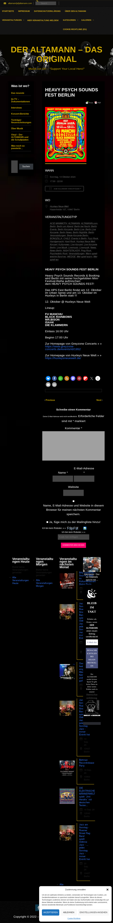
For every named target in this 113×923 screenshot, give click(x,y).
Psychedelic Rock (59, 253)
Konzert (53, 244)
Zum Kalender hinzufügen (66, 189)
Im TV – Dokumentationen (20, 100)
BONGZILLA (56, 238)
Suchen (26, 166)
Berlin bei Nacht (82, 226)
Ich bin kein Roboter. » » (54, 528)
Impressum (24, 11)
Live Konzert (77, 244)
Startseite (8, 11)
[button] (107, 889)
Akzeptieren (50, 912)
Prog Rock (86, 250)
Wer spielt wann (84, 256)
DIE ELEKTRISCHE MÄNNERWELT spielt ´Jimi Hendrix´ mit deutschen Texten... (87, 796)
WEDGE (71, 256)
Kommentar (73, 428)
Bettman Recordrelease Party (86, 762)
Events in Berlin (79, 238)
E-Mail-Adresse (84, 470)
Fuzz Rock (93, 238)
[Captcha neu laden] (84, 528)
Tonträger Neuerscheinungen (21, 121)
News (93, 247)
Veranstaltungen (12, 20)
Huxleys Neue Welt (59, 206)
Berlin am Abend (65, 226)
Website (73, 486)
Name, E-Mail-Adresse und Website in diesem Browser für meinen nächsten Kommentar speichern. (73, 510)
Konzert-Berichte (20, 114)
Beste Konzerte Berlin (77, 235)
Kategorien (69, 20)
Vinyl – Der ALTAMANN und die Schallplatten (20, 137)
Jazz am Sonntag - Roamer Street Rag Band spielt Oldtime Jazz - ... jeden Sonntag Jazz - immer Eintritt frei (84, 842)
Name (63, 472)
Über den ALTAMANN (75, 11)
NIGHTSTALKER (71, 250)
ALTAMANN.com (89, 223)
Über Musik (17, 128)
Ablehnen (68, 912)
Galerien (86, 20)
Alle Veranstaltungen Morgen (44, 582)
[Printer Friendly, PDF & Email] (93, 103)
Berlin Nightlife (80, 232)
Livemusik (84, 247)
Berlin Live (79, 229)
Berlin (53, 226)
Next (99, 400)
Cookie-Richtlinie (74, 918)
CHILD (66, 238)
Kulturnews (63, 244)
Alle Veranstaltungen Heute (20, 580)
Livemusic (73, 247)
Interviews (16, 108)
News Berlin (56, 250)
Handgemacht (57, 241)
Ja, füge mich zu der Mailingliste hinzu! (74, 522)
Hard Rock (70, 241)
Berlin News (66, 232)
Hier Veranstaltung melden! (43, 20)
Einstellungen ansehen (93, 912)
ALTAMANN (74, 223)
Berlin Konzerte (65, 229)
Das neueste (17, 93)
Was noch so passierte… (18, 147)
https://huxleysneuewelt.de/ (63, 358)
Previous (50, 400)
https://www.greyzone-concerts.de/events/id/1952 (63, 348)
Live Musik (62, 247)
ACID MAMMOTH (58, 223)
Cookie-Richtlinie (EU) (75, 29)
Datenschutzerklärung (47, 11)
